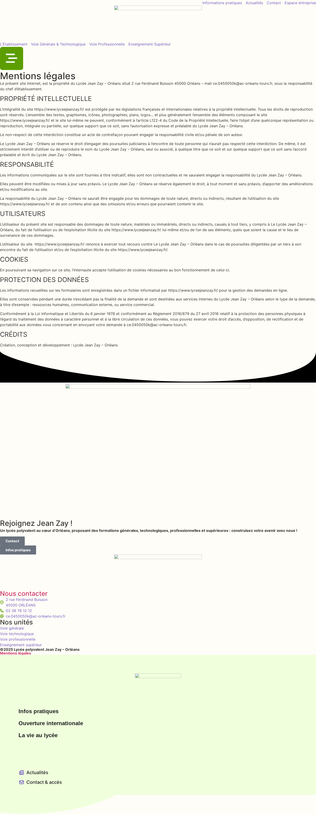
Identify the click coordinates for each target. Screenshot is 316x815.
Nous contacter (24, 593)
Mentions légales (15, 653)
